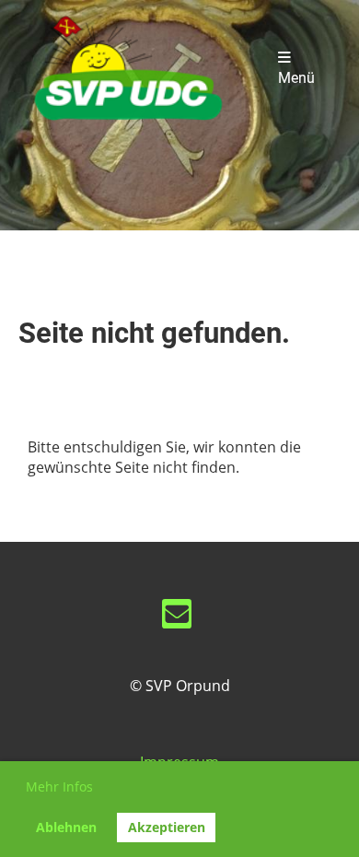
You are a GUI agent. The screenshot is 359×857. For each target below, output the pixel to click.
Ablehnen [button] (66, 827)
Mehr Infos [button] (59, 786)
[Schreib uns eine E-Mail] (176, 617)
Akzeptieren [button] (166, 827)
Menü (296, 78)
